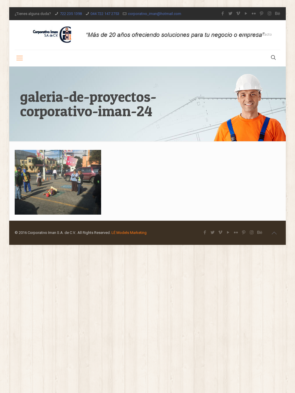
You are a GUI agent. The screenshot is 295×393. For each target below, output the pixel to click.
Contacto (264, 34)
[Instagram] (269, 13)
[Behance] (277, 13)
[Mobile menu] (19, 58)
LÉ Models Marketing (129, 232)
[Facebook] (223, 13)
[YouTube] (246, 13)
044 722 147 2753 (104, 14)
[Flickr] (254, 13)
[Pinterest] (262, 13)
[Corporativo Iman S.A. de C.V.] (147, 35)
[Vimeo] (238, 13)
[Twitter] (231, 13)
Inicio (247, 34)
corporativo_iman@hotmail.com (154, 14)
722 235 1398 (71, 14)
